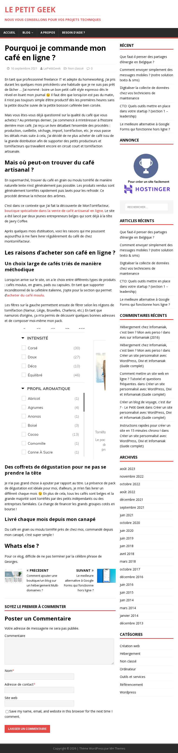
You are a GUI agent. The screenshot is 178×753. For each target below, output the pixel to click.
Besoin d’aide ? (73, 33)
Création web (130, 646)
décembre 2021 (131, 499)
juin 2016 (127, 584)
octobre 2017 (130, 569)
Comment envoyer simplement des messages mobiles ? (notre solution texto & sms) (146, 74)
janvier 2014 (129, 615)
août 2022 (127, 492)
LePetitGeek (52, 68)
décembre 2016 (131, 577)
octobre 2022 (130, 484)
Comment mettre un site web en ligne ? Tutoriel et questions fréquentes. (144, 378)
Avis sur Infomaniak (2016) (140, 337)
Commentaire (15, 635)
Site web (11, 698)
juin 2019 (127, 538)
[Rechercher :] (147, 207)
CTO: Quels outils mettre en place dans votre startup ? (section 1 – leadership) (145, 111)
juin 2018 (127, 546)
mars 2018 (128, 561)
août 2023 (127, 468)
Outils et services (132, 676)
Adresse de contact (19, 684)
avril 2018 (127, 553)
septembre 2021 (132, 507)
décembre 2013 (131, 623)
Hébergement (130, 653)
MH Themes (117, 748)
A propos (48, 33)
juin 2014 (127, 600)
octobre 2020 (130, 522)
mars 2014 (128, 608)
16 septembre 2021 (24, 68)
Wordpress (128, 692)
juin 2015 (127, 592)
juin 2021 (127, 515)
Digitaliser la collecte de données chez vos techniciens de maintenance (144, 92)
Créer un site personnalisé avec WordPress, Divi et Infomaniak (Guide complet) (143, 360)
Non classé (76, 68)
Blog (26, 33)
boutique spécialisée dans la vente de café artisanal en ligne (54, 210)
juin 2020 (127, 530)
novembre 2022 (131, 476)
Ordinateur (128, 669)
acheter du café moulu (25, 295)
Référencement (131, 684)
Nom (8, 670)
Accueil (9, 33)
